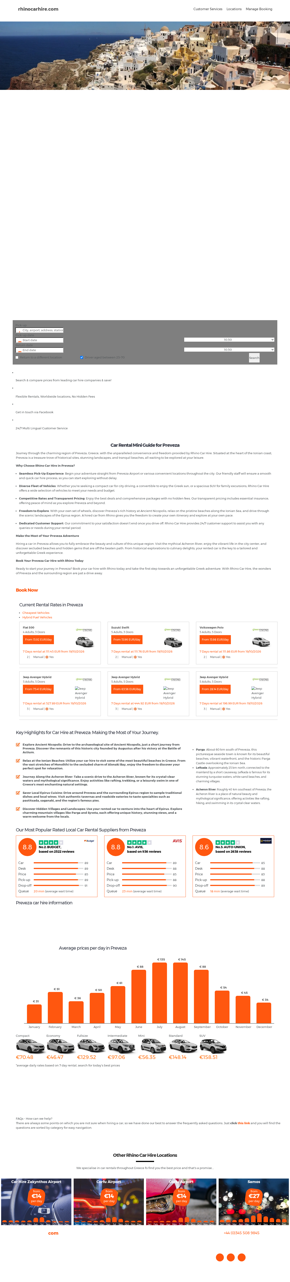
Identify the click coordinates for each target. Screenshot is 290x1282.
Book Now (27, 590)
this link (244, 1123)
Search (254, 358)
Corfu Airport (109, 1182)
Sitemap (22, 1259)
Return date (24, 345)
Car (21, 863)
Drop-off (24, 885)
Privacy (21, 1254)
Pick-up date (24, 335)
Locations (234, 9)
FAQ (19, 1245)
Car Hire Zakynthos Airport (36, 1182)
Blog (19, 1250)
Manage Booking (259, 9)
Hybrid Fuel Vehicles (37, 617)
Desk (22, 869)
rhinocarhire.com (38, 9)
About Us (22, 1241)
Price (22, 874)
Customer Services (207, 9)
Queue (23, 891)
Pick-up (21, 325)
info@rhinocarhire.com (244, 1242)
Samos (254, 1182)
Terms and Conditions (32, 1263)
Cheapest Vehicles (35, 613)
